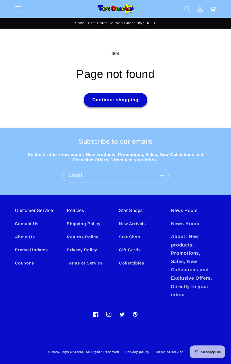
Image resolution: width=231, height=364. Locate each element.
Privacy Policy (82, 250)
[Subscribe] (162, 175)
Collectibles (131, 263)
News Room (185, 223)
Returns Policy (82, 237)
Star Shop (129, 237)
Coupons (24, 263)
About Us (25, 237)
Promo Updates (31, 250)
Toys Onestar (72, 352)
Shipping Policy (83, 223)
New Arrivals (132, 223)
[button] (17, 8)
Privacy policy (137, 352)
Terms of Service (85, 263)
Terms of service (169, 352)
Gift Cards (130, 250)
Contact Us (27, 223)
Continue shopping (115, 99)
